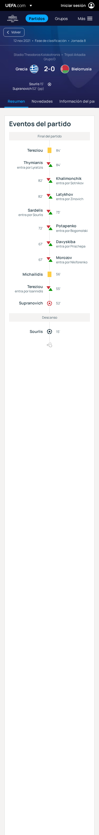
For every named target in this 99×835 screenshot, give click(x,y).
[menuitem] (37, 18)
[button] (84, 18)
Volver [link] (16, 32)
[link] (36, 18)
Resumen (16, 101)
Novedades (42, 101)
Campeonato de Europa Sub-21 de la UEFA (12, 18)
